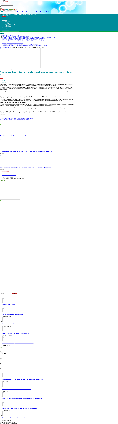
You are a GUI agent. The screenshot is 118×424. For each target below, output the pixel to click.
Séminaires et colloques (10, 24)
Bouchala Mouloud (6, 173)
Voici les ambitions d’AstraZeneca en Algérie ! (15, 417)
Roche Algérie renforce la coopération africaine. (12, 43)
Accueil (1, 47)
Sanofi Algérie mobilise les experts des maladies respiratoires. (16, 36)
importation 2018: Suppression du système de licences (17, 343)
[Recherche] (0, 6)
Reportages (7, 23)
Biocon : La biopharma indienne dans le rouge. (15, 333)
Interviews (7, 22)
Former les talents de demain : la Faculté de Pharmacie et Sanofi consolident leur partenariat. (26, 151)
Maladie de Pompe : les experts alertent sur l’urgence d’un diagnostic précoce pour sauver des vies (23, 39)
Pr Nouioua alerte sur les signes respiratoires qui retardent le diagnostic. (18, 41)
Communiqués (5, 28)
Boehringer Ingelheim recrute (10, 323)
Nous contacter (5, 3)
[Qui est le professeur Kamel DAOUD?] (5, 311)
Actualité (4, 16)
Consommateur (5, 17)
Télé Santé (4, 20)
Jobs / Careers (5, 30)
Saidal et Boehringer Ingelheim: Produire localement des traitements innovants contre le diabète (23, 40)
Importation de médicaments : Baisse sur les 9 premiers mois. (15, 119)
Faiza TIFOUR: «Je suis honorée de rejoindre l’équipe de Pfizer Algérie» (22, 398)
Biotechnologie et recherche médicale (10, 31)
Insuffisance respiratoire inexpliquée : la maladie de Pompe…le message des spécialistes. (25, 167)
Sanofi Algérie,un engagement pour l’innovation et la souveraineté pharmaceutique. (20, 44)
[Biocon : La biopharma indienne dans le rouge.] (5, 331)
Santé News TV (5, 15)
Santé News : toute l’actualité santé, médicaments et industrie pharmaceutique (19, 14)
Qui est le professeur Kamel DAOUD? (12, 314)
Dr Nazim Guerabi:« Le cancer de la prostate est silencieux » (19, 408)
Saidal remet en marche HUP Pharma (10, 35)
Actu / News (7, 21)
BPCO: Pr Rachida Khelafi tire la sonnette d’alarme (16, 389)
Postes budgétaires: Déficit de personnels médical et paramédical (16, 118)
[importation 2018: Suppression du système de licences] (5, 340)
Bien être (7, 25)
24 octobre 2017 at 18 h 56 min (9, 175)
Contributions (8, 26)
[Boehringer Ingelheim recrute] (5, 321)
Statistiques (5, 18)
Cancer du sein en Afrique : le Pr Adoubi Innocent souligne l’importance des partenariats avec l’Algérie (24, 45)
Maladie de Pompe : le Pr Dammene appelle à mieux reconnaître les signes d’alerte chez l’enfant (23, 38)
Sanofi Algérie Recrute (8, 304)
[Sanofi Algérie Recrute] (5, 302)
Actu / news (6, 47)
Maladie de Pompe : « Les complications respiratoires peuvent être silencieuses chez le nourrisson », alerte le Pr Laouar (28, 37)
